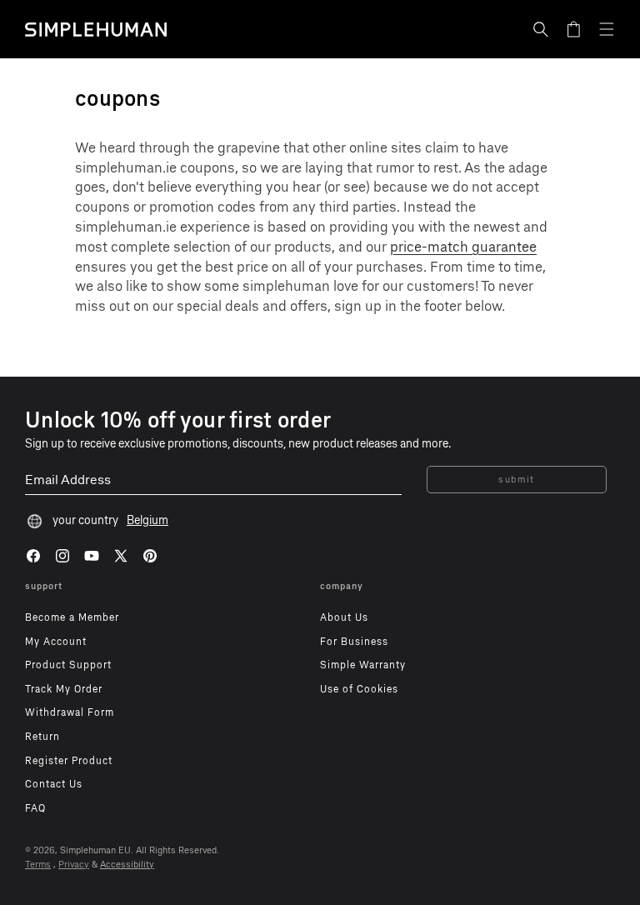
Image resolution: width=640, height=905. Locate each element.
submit (516, 479)
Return (42, 736)
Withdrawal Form (69, 712)
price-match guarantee (463, 246)
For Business (354, 642)
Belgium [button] (147, 520)
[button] (541, 29)
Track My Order (63, 689)
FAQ (35, 808)
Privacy (73, 864)
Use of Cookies (359, 689)
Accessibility (127, 864)
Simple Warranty (363, 665)
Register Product (68, 761)
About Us (344, 617)
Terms (38, 864)
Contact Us (53, 784)
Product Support (68, 665)
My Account (56, 642)
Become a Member (72, 617)
